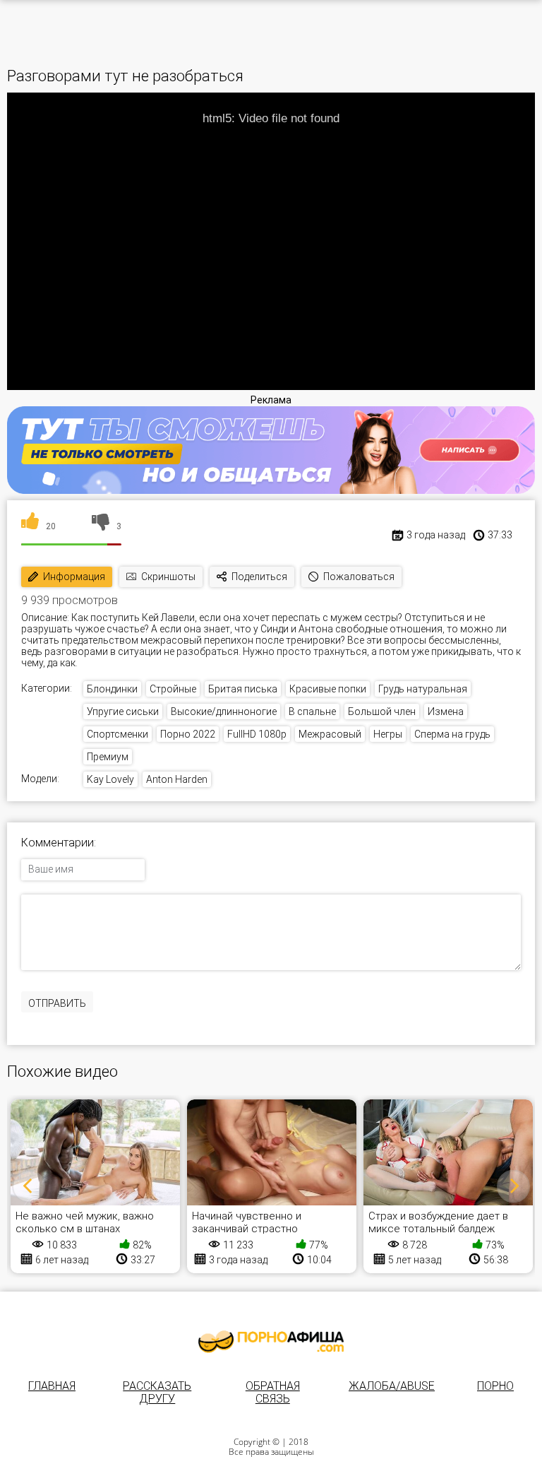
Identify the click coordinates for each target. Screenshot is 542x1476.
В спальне (312, 711)
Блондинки (112, 689)
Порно (495, 1386)
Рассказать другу (157, 1392)
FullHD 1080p (257, 734)
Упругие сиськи (123, 711)
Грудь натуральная (422, 689)
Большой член (382, 711)
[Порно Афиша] (271, 1342)
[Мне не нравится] (100, 526)
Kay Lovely (110, 779)
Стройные (173, 689)
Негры (387, 734)
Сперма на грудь (452, 734)
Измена (446, 711)
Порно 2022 (187, 734)
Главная (52, 1386)
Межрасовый (330, 734)
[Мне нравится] (30, 526)
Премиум (107, 756)
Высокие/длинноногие (224, 711)
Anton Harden (176, 779)
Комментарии (57, 843)
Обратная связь (273, 1392)
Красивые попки (327, 689)
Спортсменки (117, 734)
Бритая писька (242, 689)
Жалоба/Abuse (392, 1386)
